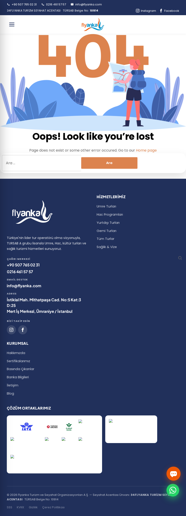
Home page (146, 150)
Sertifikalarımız (18, 361)
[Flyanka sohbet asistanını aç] (173, 474)
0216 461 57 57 (55, 4)
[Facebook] (22, 329)
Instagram (148, 11)
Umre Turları (106, 206)
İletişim (12, 385)
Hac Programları (110, 214)
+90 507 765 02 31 (24, 4)
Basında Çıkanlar (20, 369)
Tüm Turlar (105, 238)
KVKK (20, 507)
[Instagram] (11, 329)
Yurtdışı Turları (108, 222)
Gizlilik (33, 507)
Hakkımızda (16, 353)
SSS (9, 507)
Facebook (171, 11)
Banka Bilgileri (18, 377)
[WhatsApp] (172, 490)
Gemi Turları (106, 231)
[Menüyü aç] (12, 24)
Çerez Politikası (53, 507)
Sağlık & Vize (107, 247)
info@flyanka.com (88, 4)
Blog (10, 393)
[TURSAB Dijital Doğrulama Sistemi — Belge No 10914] (131, 429)
